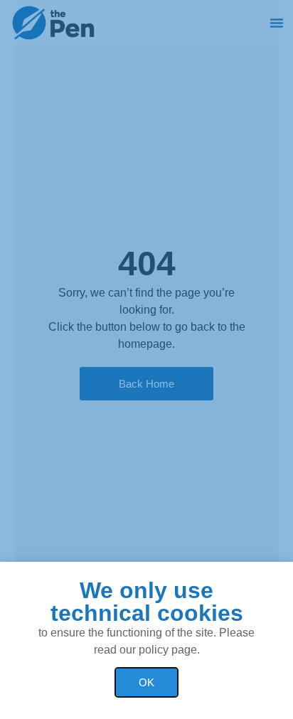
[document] (146, 359)
